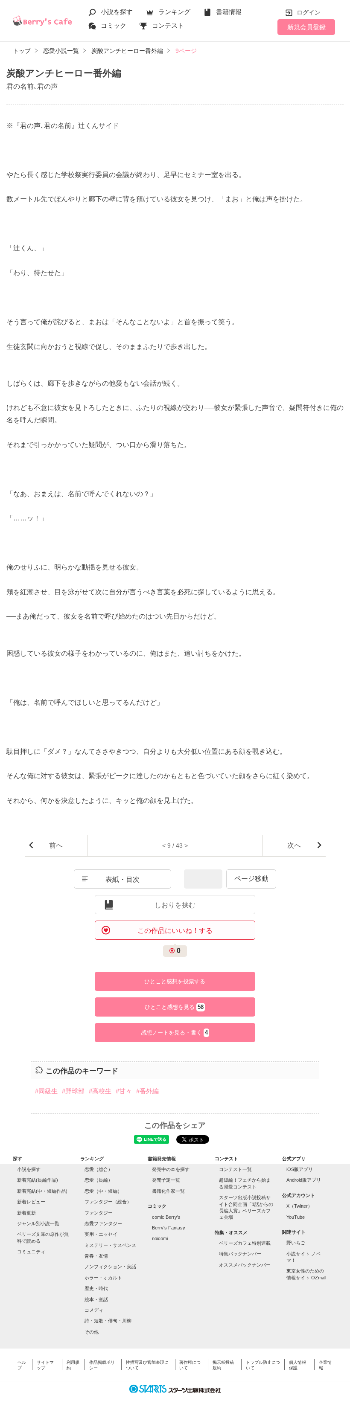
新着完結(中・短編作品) (42, 1191)
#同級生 (46, 1091)
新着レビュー (31, 1201)
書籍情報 (229, 11)
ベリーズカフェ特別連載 (245, 1243)
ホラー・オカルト (103, 1277)
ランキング (174, 11)
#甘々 (124, 1091)
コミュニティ (31, 1251)
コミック (113, 25)
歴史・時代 (96, 1288)
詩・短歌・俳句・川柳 (108, 1320)
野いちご (295, 1242)
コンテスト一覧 (235, 1169)
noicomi (160, 1238)
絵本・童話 (96, 1299)
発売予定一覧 (166, 1180)
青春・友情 (96, 1255)
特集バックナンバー (240, 1253)
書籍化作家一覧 (168, 1191)
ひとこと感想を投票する (174, 981)
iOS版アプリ (299, 1169)
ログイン (309, 12)
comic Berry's (166, 1217)
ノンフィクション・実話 (110, 1266)
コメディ (94, 1310)
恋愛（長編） (99, 1180)
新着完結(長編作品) (37, 1180)
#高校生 (100, 1091)
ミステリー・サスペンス (110, 1245)
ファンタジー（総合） (108, 1201)
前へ (56, 845)
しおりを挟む (175, 905)
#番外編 (147, 1091)
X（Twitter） (299, 1206)
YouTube (295, 1217)
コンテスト (168, 25)
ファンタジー (99, 1212)
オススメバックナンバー (245, 1264)
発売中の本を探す (171, 1169)
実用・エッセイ (101, 1234)
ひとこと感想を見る (174, 1007)
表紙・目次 (122, 879)
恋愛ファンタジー (103, 1223)
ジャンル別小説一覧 (38, 1223)
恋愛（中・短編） (103, 1191)
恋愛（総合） (99, 1169)
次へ (294, 845)
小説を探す (117, 11)
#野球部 (73, 1091)
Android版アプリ (303, 1180)
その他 (92, 1331)
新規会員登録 (306, 27)
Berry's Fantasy (168, 1227)
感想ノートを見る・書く (174, 1032)
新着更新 (26, 1212)
